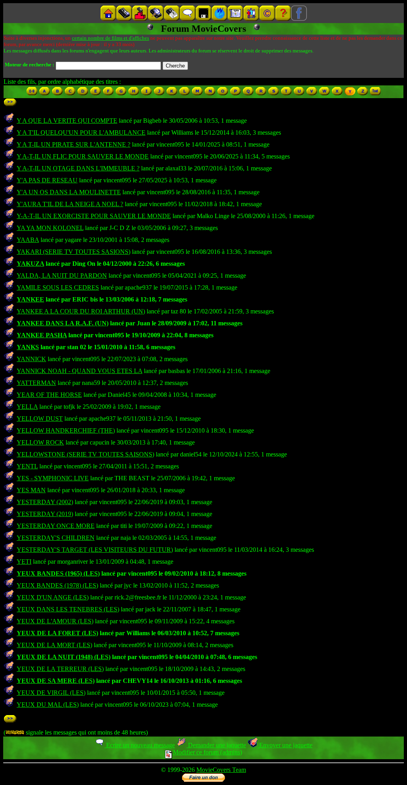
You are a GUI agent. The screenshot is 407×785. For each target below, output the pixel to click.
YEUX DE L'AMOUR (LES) (55, 621)
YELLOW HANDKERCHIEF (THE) (66, 430)
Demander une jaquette (216, 745)
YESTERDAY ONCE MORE (56, 525)
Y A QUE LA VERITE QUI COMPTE (67, 120)
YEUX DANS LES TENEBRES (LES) (68, 609)
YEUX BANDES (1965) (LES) (58, 573)
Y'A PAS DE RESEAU (47, 180)
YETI (24, 561)
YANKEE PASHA (42, 335)
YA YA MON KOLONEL (50, 227)
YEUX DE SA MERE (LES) (56, 680)
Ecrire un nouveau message (140, 745)
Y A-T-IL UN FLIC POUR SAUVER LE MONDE (83, 156)
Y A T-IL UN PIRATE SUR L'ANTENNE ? (73, 144)
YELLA (27, 406)
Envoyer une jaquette (285, 745)
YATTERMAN (36, 382)
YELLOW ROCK (40, 442)
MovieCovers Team (221, 769)
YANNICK (31, 359)
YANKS (28, 347)
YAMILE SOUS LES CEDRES (58, 287)
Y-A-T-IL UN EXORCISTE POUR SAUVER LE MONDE (94, 216)
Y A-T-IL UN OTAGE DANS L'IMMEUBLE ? (78, 168)
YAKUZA (30, 263)
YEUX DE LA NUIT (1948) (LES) (63, 657)
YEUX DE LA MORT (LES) (54, 645)
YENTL (27, 466)
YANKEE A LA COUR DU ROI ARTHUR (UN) (81, 311)
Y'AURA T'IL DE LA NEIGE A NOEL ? (70, 204)
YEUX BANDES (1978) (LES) (57, 585)
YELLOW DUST (40, 418)
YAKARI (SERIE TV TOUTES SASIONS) (73, 251)
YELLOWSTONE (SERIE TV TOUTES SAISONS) (85, 454)
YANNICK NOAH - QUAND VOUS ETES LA (79, 370)
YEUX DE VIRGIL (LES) (51, 692)
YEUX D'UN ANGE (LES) (53, 597)
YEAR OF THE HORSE (49, 394)
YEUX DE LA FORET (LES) (57, 633)
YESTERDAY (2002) (45, 502)
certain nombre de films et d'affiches (110, 38)
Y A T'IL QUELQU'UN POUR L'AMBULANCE (81, 132)
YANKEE (30, 299)
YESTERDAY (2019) (45, 513)
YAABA (28, 239)
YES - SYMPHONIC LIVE (53, 478)
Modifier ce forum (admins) (207, 752)
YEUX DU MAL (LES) (48, 704)
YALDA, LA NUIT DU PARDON (62, 275)
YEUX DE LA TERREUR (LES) (60, 668)
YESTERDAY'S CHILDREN (56, 537)
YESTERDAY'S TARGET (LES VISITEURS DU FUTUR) (95, 549)
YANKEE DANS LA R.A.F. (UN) (63, 323)
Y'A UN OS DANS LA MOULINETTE (69, 192)
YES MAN (31, 490)
